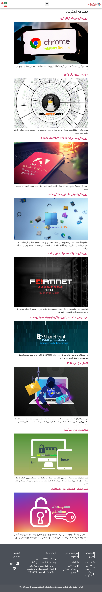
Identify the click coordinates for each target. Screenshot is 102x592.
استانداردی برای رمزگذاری (75, 430)
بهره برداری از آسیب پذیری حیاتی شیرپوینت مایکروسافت (59, 317)
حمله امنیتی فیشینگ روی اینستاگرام (69, 489)
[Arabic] (5, 3)
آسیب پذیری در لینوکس (76, 74)
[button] (47, 4)
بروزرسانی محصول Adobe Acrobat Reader (64, 138)
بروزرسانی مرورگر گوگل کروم (74, 18)
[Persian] (5, 6)
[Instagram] (11, 563)
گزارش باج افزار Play (77, 363)
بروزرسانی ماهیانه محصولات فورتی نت (68, 253)
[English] (2, 3)
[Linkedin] (17, 563)
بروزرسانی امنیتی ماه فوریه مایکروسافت (68, 194)
